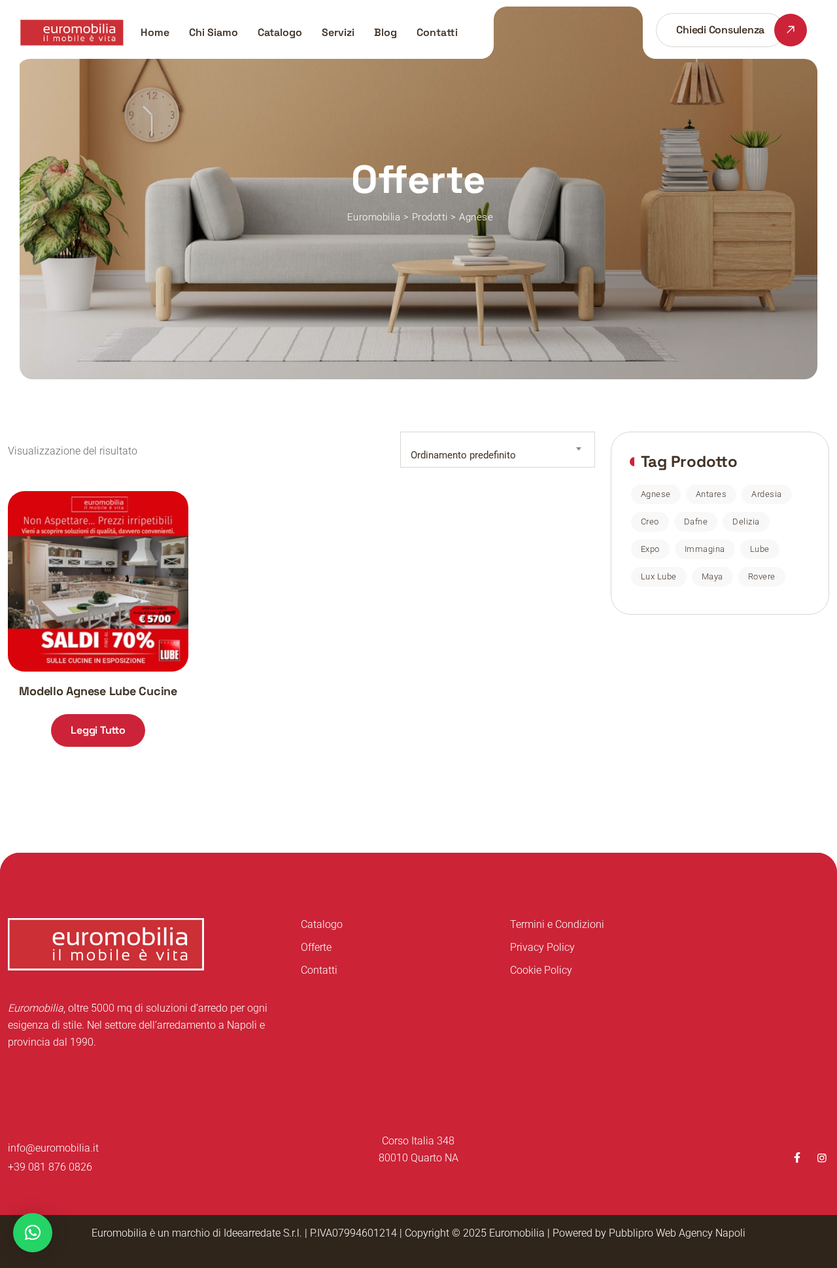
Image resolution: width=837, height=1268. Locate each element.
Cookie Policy (541, 970)
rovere (762, 576)
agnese (656, 494)
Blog (385, 32)
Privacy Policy (542, 947)
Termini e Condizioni (557, 924)
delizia (746, 521)
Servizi (338, 32)
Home (155, 32)
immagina (705, 549)
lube (760, 549)
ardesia (766, 494)
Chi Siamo (213, 32)
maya (712, 576)
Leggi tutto (98, 730)
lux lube (659, 576)
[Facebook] (797, 1158)
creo (650, 521)
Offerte (316, 947)
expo (650, 549)
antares (711, 494)
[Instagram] (822, 1158)
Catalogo (280, 32)
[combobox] (497, 450)
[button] (32, 1232)
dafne (696, 521)
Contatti (437, 32)
